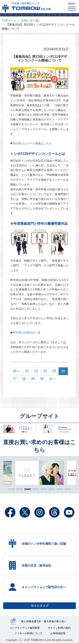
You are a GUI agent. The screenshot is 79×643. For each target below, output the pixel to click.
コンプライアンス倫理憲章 (24, 627)
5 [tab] (42, 489)
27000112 (13, 621)
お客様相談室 (58, 633)
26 (63, 371)
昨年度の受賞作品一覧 (26, 332)
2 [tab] (18, 489)
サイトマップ (39, 605)
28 (24, 379)
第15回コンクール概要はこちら (32, 143)
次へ (52, 379)
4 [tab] (34, 489)
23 (36, 371)
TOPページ (9, 20)
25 (54, 371)
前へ (16, 371)
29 (33, 379)
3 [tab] (26, 489)
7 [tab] (58, 489)
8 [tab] (66, 489)
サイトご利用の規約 (59, 627)
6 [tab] (50, 489)
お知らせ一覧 (30, 20)
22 (27, 371)
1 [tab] (10, 489)
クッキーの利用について (28, 633)
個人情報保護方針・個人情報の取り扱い (44, 621)
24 (45, 371)
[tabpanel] (39, 473)
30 (42, 379)
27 (15, 379)
